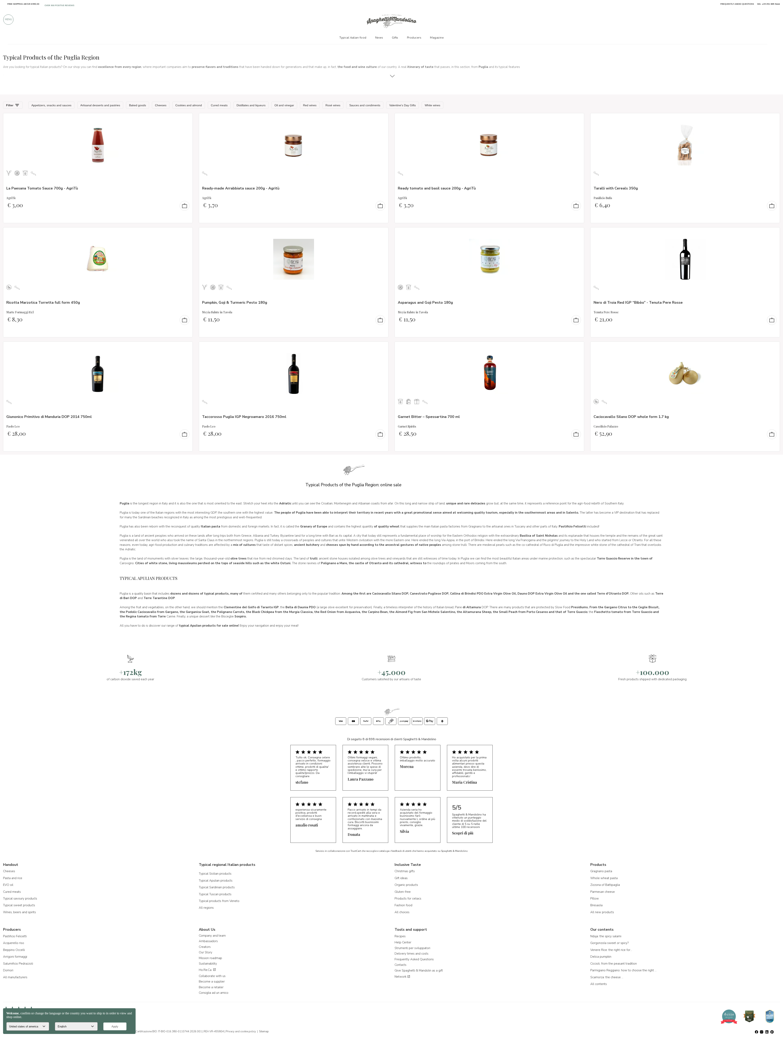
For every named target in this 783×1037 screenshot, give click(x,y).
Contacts (400, 965)
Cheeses (9, 871)
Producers (414, 37)
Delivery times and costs (411, 954)
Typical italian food (352, 37)
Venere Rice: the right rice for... (611, 950)
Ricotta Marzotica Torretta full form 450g (43, 302)
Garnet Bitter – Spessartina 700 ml (429, 416)
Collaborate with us (212, 976)
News (379, 37)
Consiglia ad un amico (213, 993)
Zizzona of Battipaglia (605, 885)
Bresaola (596, 905)
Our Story (205, 952)
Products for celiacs (408, 898)
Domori (8, 970)
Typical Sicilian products (215, 874)
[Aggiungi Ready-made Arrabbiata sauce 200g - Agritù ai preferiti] (381, 119)
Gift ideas (401, 878)
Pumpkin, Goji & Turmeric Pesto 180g (234, 302)
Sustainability (208, 964)
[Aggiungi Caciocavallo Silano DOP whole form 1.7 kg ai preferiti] (773, 347)
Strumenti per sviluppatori (412, 948)
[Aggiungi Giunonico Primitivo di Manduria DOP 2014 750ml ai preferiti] (186, 347)
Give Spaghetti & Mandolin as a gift (419, 970)
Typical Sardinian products (217, 887)
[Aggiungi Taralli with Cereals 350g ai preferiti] (773, 119)
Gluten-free (403, 892)
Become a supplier (212, 981)
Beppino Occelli (14, 950)
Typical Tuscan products (215, 894)
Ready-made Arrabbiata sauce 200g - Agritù (240, 188)
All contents (598, 984)
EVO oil (8, 885)
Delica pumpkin (600, 957)
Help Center (403, 942)
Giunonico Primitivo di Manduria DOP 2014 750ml (49, 416)
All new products (602, 912)
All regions (206, 908)
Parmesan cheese (602, 892)
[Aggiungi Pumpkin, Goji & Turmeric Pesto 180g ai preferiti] (381, 233)
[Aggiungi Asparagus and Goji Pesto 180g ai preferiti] (577, 233)
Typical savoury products (20, 898)
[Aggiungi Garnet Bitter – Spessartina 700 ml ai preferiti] (577, 347)
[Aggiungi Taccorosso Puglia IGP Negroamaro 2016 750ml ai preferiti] (381, 347)
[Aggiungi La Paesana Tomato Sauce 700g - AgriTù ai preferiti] (186, 119)
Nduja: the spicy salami (605, 936)
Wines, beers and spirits (19, 912)
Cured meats (12, 892)
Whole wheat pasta (604, 878)
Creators (205, 947)
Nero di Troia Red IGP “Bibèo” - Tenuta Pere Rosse (638, 302)
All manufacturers (15, 977)
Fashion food (403, 905)
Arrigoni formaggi (15, 957)
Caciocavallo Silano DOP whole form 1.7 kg (631, 416)
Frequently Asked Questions (414, 959)
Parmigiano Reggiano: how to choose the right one (624, 970)
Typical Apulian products (215, 881)
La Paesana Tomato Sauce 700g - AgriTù (42, 188)
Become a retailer (211, 987)
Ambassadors (208, 941)
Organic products (406, 885)
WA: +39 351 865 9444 (768, 4)
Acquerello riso (13, 943)
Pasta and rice (12, 878)
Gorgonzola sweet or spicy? (609, 943)
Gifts (395, 37)
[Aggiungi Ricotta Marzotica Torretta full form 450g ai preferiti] (186, 233)
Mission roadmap (210, 958)
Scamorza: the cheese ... (606, 977)
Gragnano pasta (601, 871)
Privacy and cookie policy (241, 1031)
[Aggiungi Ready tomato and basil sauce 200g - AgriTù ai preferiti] (577, 119)
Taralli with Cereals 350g (616, 188)
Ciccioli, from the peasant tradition (613, 964)
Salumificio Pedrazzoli (18, 964)
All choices (402, 912)
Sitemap (264, 1031)
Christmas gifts (405, 871)
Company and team (212, 936)
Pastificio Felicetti (15, 936)
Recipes (400, 936)
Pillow (594, 898)
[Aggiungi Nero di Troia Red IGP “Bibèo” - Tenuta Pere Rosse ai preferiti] (773, 233)
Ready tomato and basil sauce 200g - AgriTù (437, 188)
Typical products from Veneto (219, 901)
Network (401, 977)
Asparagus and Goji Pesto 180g (425, 302)
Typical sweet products (19, 905)
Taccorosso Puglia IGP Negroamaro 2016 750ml (244, 416)
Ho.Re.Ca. (206, 970)
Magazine (437, 37)
